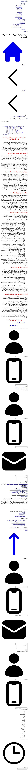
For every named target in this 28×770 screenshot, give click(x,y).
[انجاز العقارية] (24, 1)
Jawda (26, 528)
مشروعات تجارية (21, 23)
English (23, 29)
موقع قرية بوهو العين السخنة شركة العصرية (15, 128)
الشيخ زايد (20, 18)
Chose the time (24, 739)
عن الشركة (22, 21)
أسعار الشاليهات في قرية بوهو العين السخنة (15, 132)
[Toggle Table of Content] (1, 124)
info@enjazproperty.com (20, 516)
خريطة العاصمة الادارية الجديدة (18, 523)
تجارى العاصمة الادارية (17, 24)
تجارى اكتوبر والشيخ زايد (17, 26)
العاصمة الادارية (19, 9)
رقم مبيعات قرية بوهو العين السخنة (16, 133)
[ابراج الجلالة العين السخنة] (21, 493)
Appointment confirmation (22, 768)
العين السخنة (19, 8)
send (26, 386)
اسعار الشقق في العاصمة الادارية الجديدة (16, 520)
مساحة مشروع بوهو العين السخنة (13, 129)
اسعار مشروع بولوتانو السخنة (21, 490)
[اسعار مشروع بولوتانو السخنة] (20, 488)
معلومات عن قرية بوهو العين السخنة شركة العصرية (14, 126)
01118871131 (6, 134)
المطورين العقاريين (21, 19)
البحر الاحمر (19, 12)
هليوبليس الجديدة (18, 15)
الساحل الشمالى (18, 5)
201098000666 (22, 514)
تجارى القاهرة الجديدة (17, 25)
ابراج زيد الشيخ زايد (21, 525)
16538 (23, 512)
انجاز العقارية (13, 527)
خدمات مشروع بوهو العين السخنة (13, 130)
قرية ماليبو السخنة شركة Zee (18, 492)
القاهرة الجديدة (19, 7)
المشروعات (22, 4)
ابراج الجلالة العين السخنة (22, 495)
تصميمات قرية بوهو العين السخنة (13, 131)
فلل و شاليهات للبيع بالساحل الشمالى (17, 521)
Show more (12, 490)
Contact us (25, 31)
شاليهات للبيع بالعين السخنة (19, 524)
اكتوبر (21, 10)
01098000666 (22, 513)
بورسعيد (20, 13)
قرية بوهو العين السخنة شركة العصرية (14, 127)
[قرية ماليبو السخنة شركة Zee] (20, 491)
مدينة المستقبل (19, 14)
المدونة (23, 20)
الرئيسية (23, 3)
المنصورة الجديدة (18, 17)
